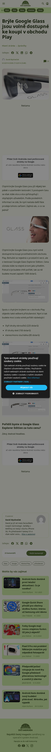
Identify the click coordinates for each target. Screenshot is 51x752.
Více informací (33, 377)
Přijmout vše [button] (26, 387)
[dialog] (25, 376)
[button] (25, 382)
